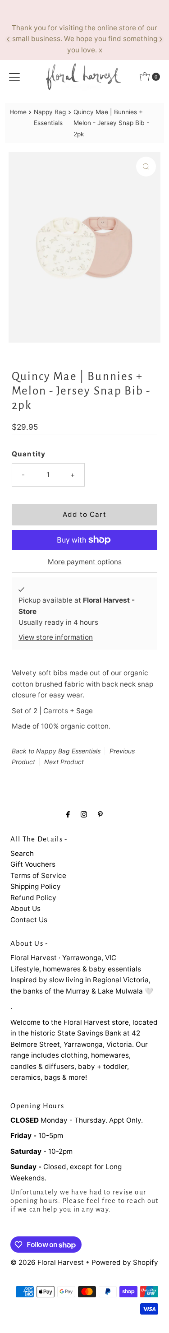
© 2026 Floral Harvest (47, 1262)
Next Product (64, 762)
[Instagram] (84, 813)
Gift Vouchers (32, 864)
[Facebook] (68, 813)
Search (22, 853)
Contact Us (28, 919)
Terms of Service (38, 875)
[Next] (160, 39)
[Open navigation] (14, 77)
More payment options (85, 561)
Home (18, 112)
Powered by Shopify (124, 1262)
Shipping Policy (35, 886)
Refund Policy (33, 897)
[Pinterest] (100, 813)
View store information (55, 637)
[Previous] (8, 39)
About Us (25, 908)
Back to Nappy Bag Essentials (56, 751)
